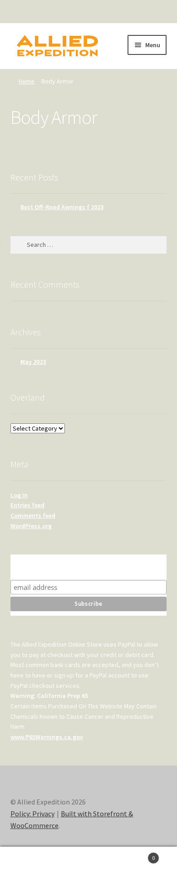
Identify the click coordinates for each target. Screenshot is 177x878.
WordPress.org (31, 526)
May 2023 (33, 362)
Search (88, 862)
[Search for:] (88, 244)
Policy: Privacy (32, 813)
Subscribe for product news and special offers (88, 567)
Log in (19, 495)
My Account (29, 862)
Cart (136, 854)
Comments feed (32, 515)
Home (26, 81)
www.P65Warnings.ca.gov (46, 737)
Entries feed (27, 505)
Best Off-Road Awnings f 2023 (61, 207)
